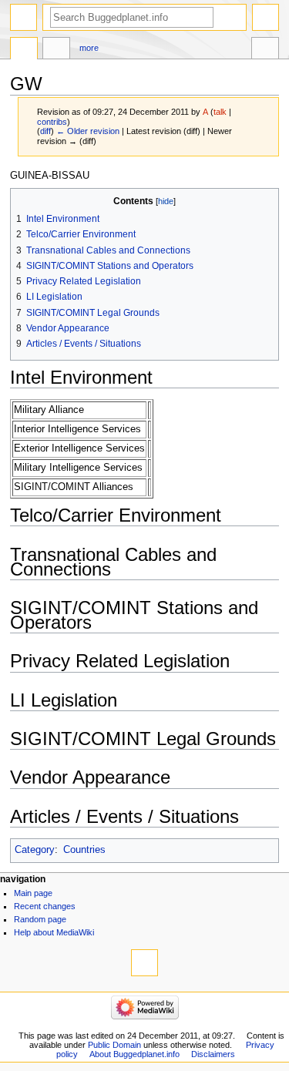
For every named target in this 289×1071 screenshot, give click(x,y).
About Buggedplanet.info (134, 1054)
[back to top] (144, 962)
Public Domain (114, 1044)
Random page (40, 919)
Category (35, 849)
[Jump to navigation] (23, 17)
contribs (52, 121)
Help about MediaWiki (54, 932)
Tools (265, 50)
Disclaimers (213, 1054)
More (89, 47)
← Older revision (87, 131)
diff (45, 131)
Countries (84, 849)
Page (24, 50)
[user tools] (265, 17)
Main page (33, 893)
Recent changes (45, 906)
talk (220, 111)
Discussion (56, 50)
